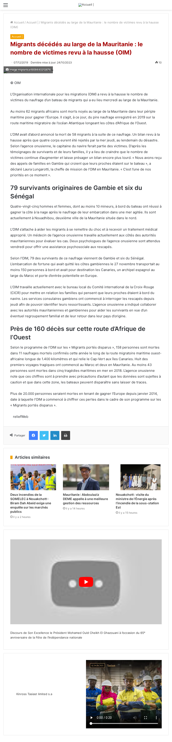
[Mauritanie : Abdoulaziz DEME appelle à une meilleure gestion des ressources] (86, 477)
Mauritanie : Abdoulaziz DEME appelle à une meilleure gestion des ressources (85, 499)
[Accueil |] (86, 5)
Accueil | (32, 22)
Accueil (18, 22)
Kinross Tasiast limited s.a (34, 694)
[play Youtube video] (86, 581)
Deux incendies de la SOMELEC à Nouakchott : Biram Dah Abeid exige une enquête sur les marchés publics (30, 503)
